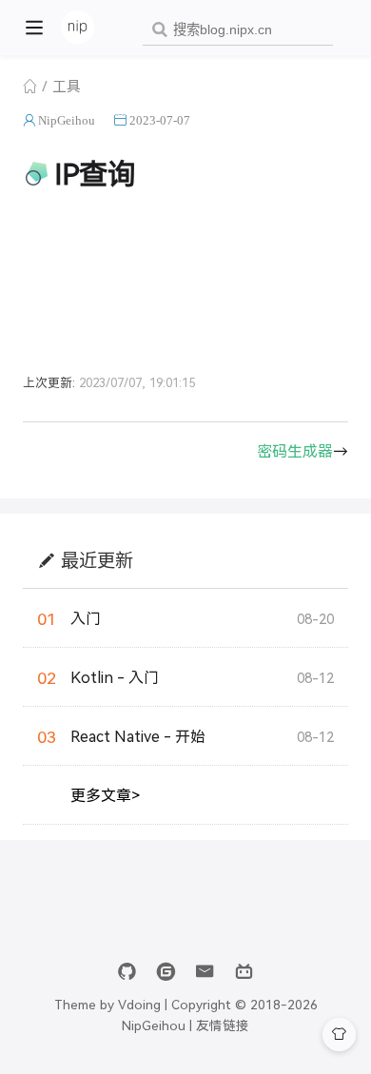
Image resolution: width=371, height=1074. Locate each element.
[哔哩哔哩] (244, 972)
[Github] (126, 972)
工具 (66, 85)
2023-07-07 (159, 120)
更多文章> (105, 795)
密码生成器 (295, 450)
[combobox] (238, 30)
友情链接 (222, 1024)
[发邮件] (205, 972)
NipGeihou (66, 120)
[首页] (30, 85)
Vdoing (139, 1003)
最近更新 (97, 560)
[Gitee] (166, 972)
